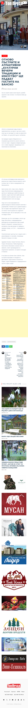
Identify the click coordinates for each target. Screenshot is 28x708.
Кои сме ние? (7, 691)
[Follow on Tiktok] (15, 699)
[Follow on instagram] (10, 699)
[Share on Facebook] (3, 346)
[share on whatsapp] (2, 36)
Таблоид (5, 55)
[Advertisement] (14, 114)
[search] (23, 2)
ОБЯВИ (18, 691)
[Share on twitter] (7, 346)
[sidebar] (26, 2)
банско (4, 341)
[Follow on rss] (24, 699)
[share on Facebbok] (2, 43)
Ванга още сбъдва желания (12, 436)
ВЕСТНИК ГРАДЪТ (9, 694)
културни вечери (11, 341)
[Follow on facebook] (4, 699)
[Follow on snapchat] (18, 699)
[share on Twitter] (2, 39)
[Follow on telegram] (21, 699)
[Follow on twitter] (7, 699)
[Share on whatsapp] (11, 346)
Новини (22, 691)
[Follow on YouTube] (13, 699)
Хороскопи (13, 691)
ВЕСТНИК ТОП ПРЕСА (19, 694)
